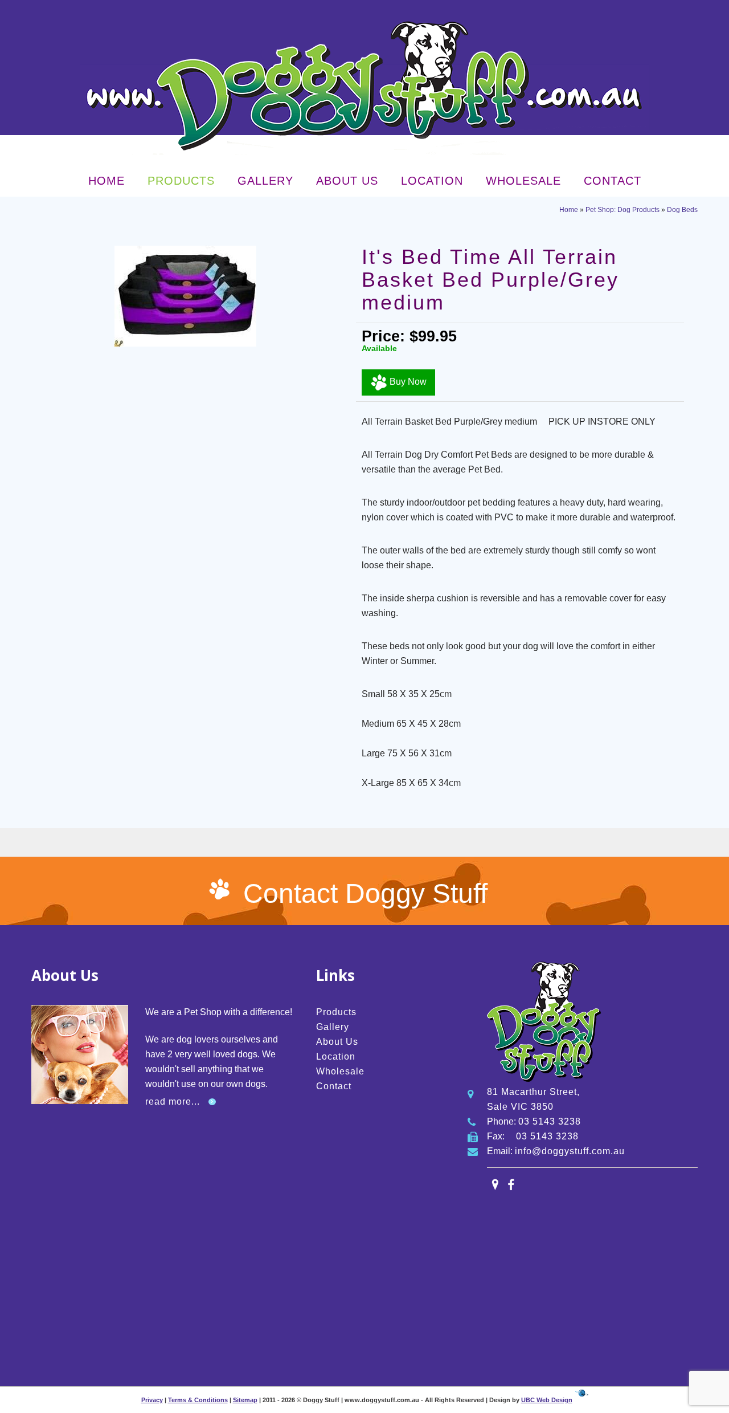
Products (181, 180)
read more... (172, 1101)
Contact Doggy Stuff (365, 893)
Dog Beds (682, 210)
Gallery (265, 180)
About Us (347, 180)
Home (106, 180)
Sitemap (245, 1399)
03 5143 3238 (549, 1121)
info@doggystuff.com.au (570, 1151)
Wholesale (523, 180)
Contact (612, 180)
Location (432, 180)
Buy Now (407, 381)
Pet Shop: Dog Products (622, 210)
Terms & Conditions (198, 1399)
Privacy (152, 1399)
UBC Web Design (546, 1399)
